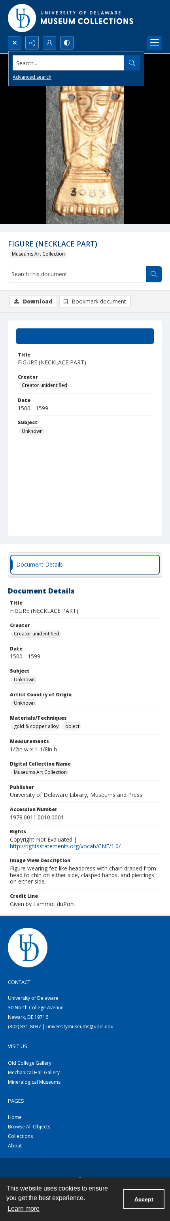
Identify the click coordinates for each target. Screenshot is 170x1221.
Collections (20, 1136)
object (72, 726)
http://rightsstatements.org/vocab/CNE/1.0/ (65, 846)
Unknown (32, 431)
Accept (143, 1199)
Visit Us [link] (17, 1046)
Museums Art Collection (38, 253)
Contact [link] (19, 982)
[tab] (85, 336)
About (15, 1145)
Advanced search (32, 77)
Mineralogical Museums (34, 1082)
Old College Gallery (29, 1063)
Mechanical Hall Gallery (34, 1072)
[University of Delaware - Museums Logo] (71, 18)
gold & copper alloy (36, 726)
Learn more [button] (24, 1208)
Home (15, 1117)
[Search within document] (154, 274)
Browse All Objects (29, 1126)
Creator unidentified (44, 385)
